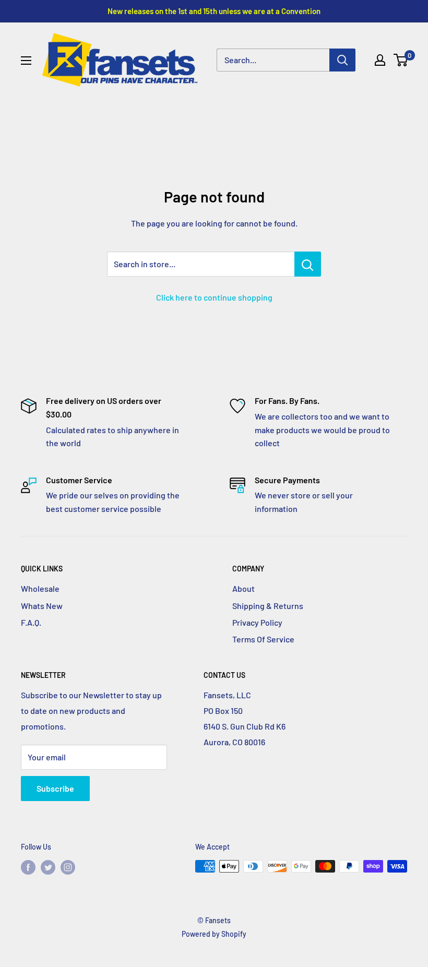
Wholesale (40, 588)
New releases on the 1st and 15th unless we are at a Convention (214, 11)
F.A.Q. (31, 622)
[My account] (380, 60)
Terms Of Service (263, 639)
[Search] (342, 60)
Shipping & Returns (267, 606)
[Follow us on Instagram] (68, 867)
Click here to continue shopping (214, 297)
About (243, 588)
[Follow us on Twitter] (48, 867)
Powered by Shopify (214, 933)
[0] (401, 60)
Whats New (42, 606)
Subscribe (55, 788)
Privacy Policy (257, 622)
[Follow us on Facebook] (28, 867)
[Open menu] (26, 60)
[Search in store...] (307, 264)
